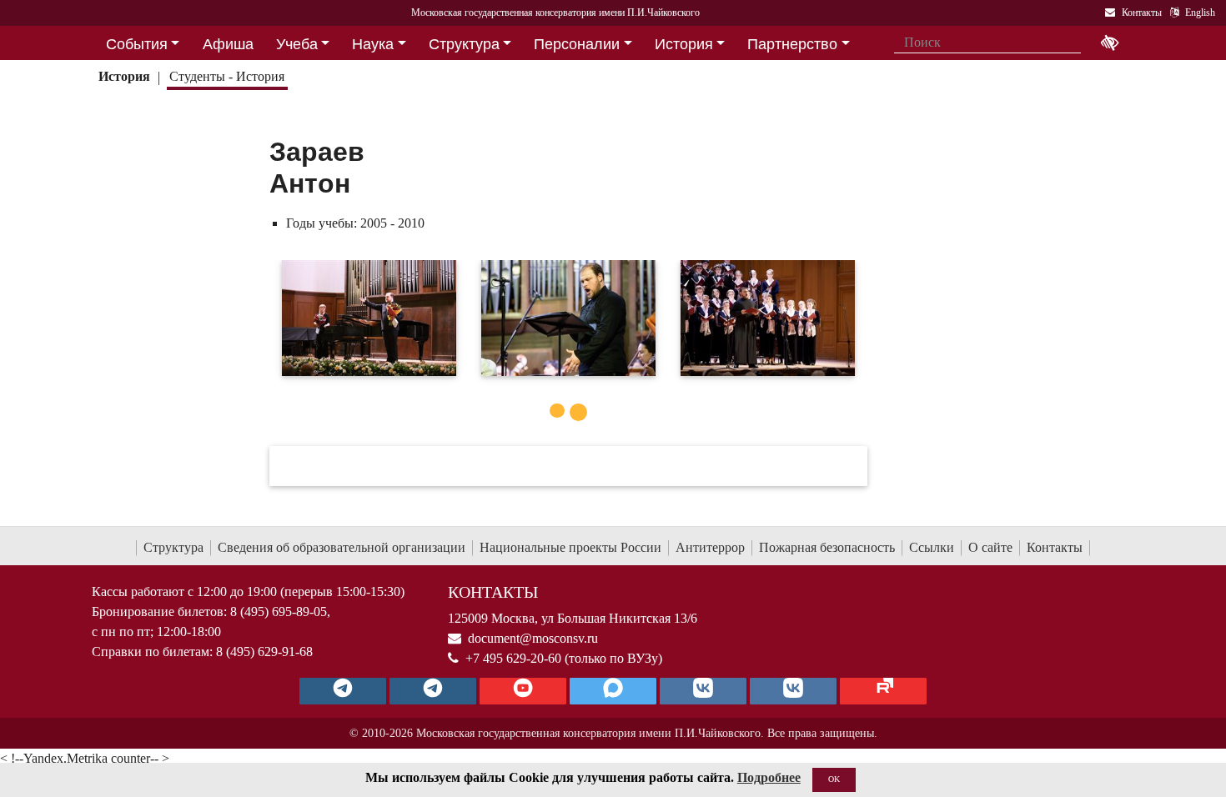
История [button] (684, 44)
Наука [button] (373, 44)
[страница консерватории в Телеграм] (342, 691)
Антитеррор (710, 547)
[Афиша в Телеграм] (883, 691)
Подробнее (769, 777)
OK (834, 779)
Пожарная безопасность (827, 547)
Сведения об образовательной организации (341, 547)
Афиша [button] (228, 44)
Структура (173, 547)
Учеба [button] (297, 44)
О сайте (990, 547)
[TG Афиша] (432, 691)
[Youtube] (523, 691)
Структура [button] (464, 44)
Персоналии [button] (577, 44)
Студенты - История (226, 76)
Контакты (1055, 547)
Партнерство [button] (792, 44)
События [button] (137, 44)
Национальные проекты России (570, 547)
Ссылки (931, 547)
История (124, 76)
